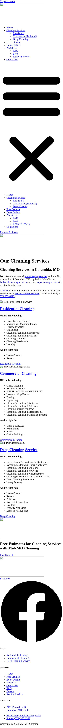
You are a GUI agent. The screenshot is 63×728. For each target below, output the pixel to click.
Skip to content (7, 1)
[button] (31, 127)
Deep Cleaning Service (18, 450)
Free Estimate (13, 42)
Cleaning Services (15, 30)
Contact (4, 290)
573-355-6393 (7, 296)
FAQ (15, 50)
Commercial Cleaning (18, 373)
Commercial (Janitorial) (25, 36)
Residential (18, 33)
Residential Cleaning (17, 309)
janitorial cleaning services (13, 282)
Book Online (13, 45)
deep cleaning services (47, 282)
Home (9, 27)
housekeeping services (36, 276)
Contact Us (12, 59)
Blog (15, 53)
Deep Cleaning (20, 39)
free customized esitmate (27, 293)
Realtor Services (21, 56)
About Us (11, 47)
